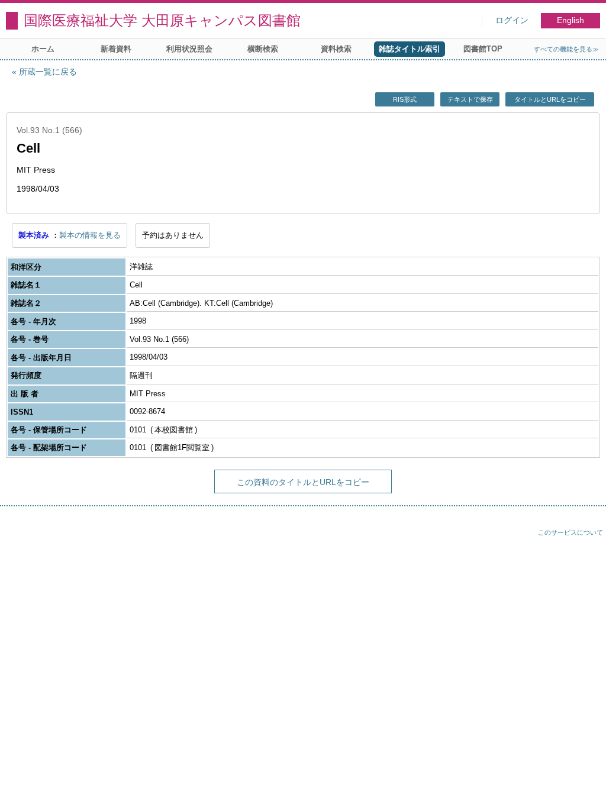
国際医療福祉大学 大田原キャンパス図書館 (162, 20)
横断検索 (262, 48)
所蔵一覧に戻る (48, 71)
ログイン (511, 20)
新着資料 (116, 48)
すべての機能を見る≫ (566, 49)
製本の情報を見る (90, 235)
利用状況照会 (189, 48)
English (570, 20)
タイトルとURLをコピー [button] (550, 99)
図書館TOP (482, 48)
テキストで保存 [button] (470, 99)
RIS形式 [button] (405, 99)
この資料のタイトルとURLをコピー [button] (303, 482)
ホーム (42, 48)
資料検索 (336, 48)
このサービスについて (570, 532)
